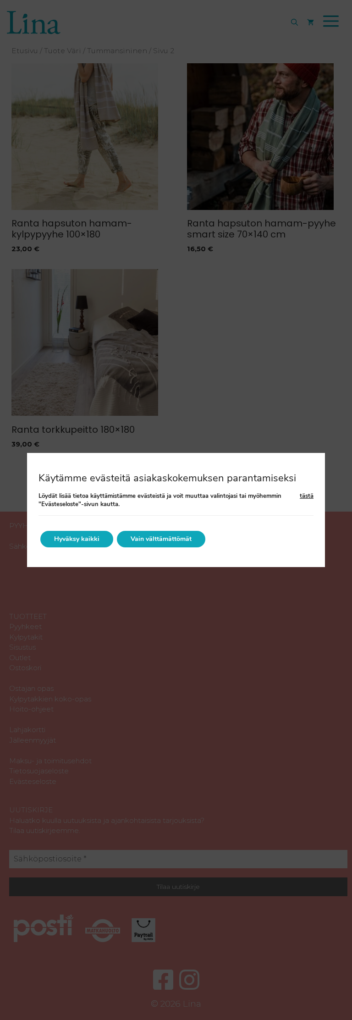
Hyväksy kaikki (76, 539)
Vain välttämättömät (161, 539)
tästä (307, 496)
